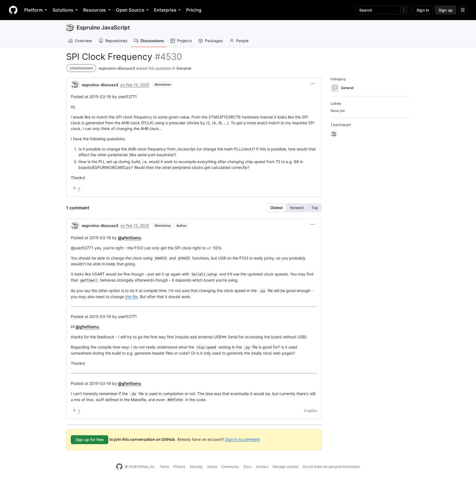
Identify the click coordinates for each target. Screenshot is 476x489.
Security (196, 466)
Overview (83, 40)
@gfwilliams (129, 237)
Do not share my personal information (331, 466)
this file (131, 296)
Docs (247, 466)
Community (230, 466)
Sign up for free (89, 439)
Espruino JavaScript (103, 27)
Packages (214, 40)
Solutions (63, 10)
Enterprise (165, 10)
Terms (164, 466)
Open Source (130, 10)
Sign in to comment (242, 439)
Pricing (193, 10)
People (242, 40)
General (183, 68)
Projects (184, 40)
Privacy (179, 466)
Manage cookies (285, 466)
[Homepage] (13, 10)
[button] (312, 83)
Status (212, 466)
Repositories (116, 40)
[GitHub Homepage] (119, 466)
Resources (94, 10)
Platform (33, 10)
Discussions (152, 40)
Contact (262, 466)
